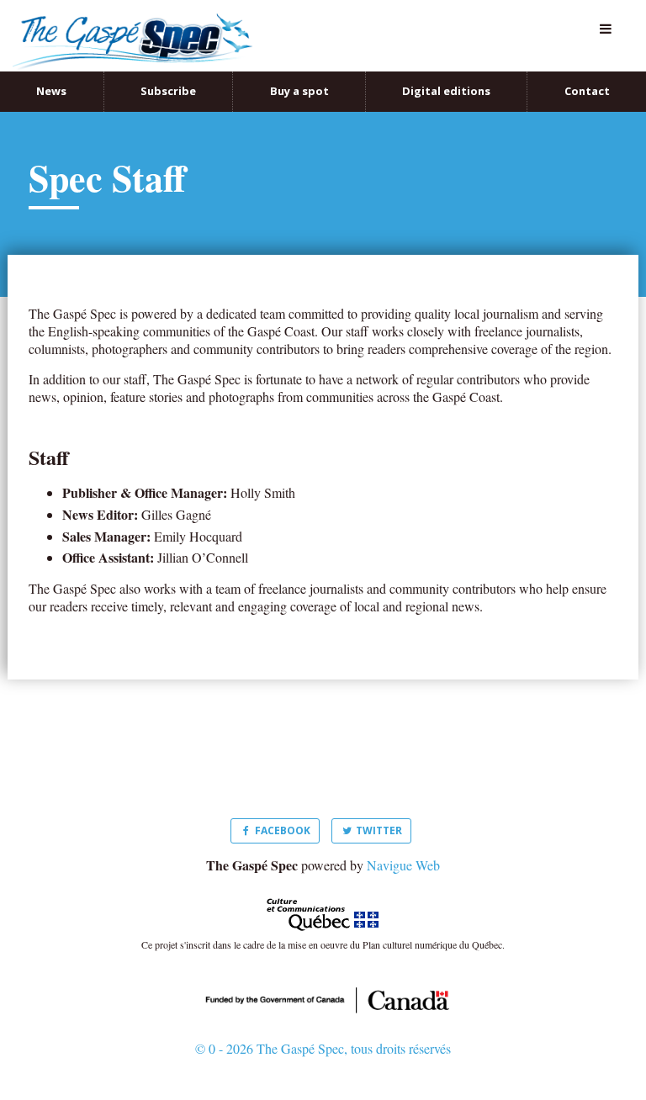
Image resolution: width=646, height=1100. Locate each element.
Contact (587, 73)
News (51, 73)
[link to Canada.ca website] (323, 980)
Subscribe (168, 73)
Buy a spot (299, 73)
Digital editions (446, 73)
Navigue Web (403, 846)
